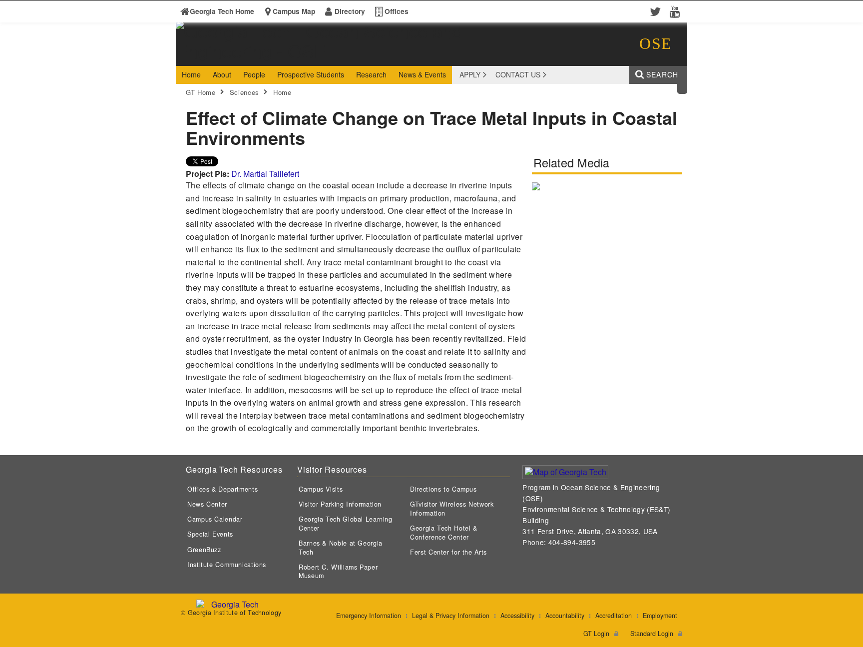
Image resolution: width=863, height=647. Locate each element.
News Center (207, 504)
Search (662, 74)
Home (282, 92)
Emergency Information (368, 615)
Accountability (564, 615)
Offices (397, 11)
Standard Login (651, 633)
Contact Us (517, 74)
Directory (350, 11)
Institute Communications (226, 564)
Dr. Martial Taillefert (265, 173)
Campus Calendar (214, 519)
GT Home (201, 92)
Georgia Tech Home (222, 11)
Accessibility (517, 615)
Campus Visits (321, 489)
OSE (655, 43)
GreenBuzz (204, 549)
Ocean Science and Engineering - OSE (331, 56)
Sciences (244, 92)
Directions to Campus (443, 489)
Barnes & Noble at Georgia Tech (341, 548)
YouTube (677, 10)
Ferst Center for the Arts (448, 552)
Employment (660, 615)
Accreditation (613, 615)
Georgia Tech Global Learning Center (346, 524)
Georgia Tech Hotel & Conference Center (443, 533)
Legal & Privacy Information (450, 615)
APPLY (469, 74)
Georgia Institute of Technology (214, 56)
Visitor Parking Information (340, 504)
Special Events (210, 534)
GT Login (596, 633)
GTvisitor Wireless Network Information (451, 509)
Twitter (657, 10)
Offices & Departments (222, 489)
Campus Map (294, 11)
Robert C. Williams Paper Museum (338, 572)
